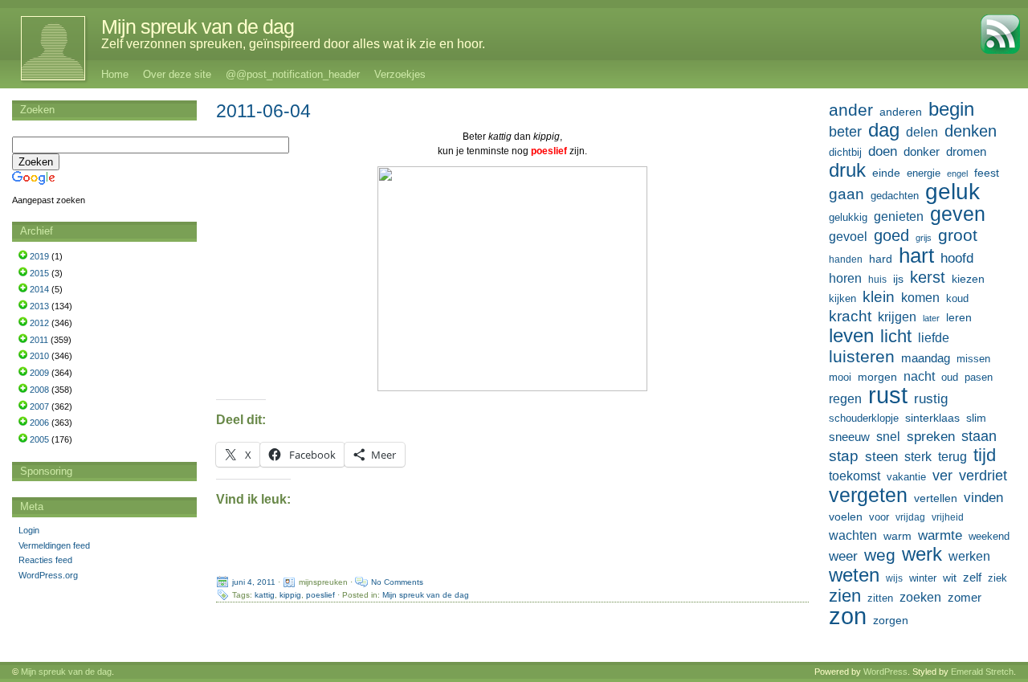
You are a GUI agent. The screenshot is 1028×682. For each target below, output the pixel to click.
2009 (39, 373)
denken (970, 131)
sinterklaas (932, 417)
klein (879, 296)
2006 (39, 422)
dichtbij (845, 152)
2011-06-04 (263, 110)
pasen (979, 377)
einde (886, 172)
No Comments (397, 582)
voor (879, 517)
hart (916, 255)
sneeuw (849, 436)
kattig (265, 594)
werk (922, 554)
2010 (39, 356)
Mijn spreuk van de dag (197, 26)
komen (920, 297)
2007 (39, 406)
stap (844, 455)
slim (976, 417)
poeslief (320, 594)
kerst (927, 277)
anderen (900, 111)
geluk (952, 191)
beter (845, 131)
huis (877, 279)
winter (922, 578)
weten (854, 575)
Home (114, 74)
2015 (39, 273)
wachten (853, 535)
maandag (925, 358)
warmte (940, 535)
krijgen (897, 317)
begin (951, 109)
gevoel (848, 236)
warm (897, 535)
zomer (964, 597)
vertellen (935, 498)
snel (888, 436)
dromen (966, 151)
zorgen (890, 620)
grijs (924, 238)
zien (845, 596)
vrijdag (910, 517)
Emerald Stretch (982, 671)
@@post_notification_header (293, 74)
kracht (850, 316)
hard (880, 258)
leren (959, 317)
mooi (840, 377)
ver (942, 476)
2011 (39, 340)
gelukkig (848, 217)
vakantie (906, 477)
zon (848, 616)
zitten (880, 598)
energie (923, 173)
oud (949, 377)
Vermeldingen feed (54, 545)
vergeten (868, 495)
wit (950, 577)
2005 (39, 439)
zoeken (920, 597)
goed (891, 235)
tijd (984, 455)
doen (882, 151)
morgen (877, 376)
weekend (989, 536)
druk (847, 170)
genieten (899, 216)
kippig (290, 594)
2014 (39, 289)
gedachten (895, 196)
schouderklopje (864, 418)
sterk (918, 457)
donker (922, 151)
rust (888, 395)
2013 (39, 306)
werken (969, 556)
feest (986, 172)
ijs (898, 278)
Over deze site (177, 74)
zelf (972, 577)
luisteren (862, 357)
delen (922, 132)
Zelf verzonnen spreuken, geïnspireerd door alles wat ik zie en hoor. (293, 44)
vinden (983, 497)
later (931, 318)
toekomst (854, 475)
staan (979, 436)
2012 (39, 323)
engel (957, 173)
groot (957, 235)
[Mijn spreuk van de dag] (44, 48)
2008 (39, 389)
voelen (846, 516)
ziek (997, 578)
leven (851, 336)
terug (952, 456)
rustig (931, 398)
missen (973, 359)
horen (845, 278)
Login (28, 530)
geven (957, 214)
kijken (842, 298)
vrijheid (948, 517)
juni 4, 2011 (253, 582)
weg (879, 555)
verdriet (983, 476)
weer (843, 556)
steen (881, 456)
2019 (39, 256)
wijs (894, 578)
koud (957, 298)
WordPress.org (48, 575)
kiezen (968, 278)
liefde (933, 338)
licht (896, 336)
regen (845, 399)
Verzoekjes (400, 74)
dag (884, 130)
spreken (931, 436)
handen (846, 259)
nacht (919, 376)
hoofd (956, 258)
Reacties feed (45, 560)
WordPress (885, 671)
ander (851, 110)
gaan (846, 194)
